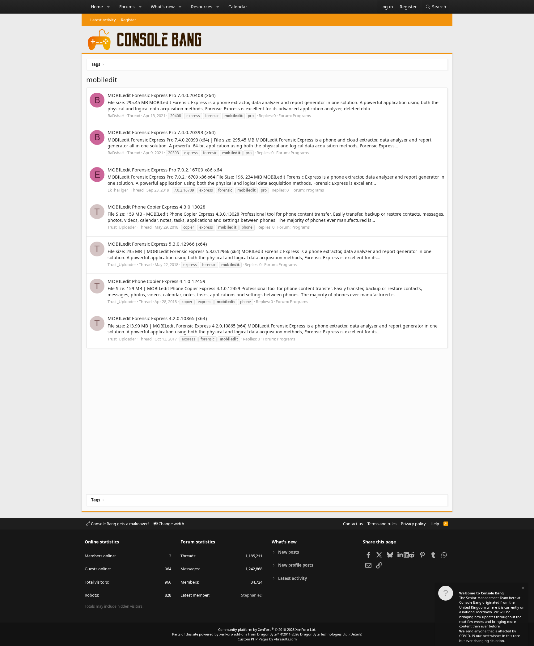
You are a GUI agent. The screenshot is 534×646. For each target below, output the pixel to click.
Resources (201, 7)
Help (434, 523)
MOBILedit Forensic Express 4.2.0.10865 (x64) (157, 318)
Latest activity (103, 20)
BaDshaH (116, 115)
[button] (108, 7)
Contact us (353, 523)
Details (355, 634)
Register (128, 20)
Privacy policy (413, 523)
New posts (288, 552)
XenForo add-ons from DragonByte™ (249, 634)
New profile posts (295, 565)
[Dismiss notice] (522, 589)
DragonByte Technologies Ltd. (324, 634)
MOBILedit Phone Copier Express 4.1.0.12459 (157, 281)
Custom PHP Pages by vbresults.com (267, 639)
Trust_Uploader (122, 227)
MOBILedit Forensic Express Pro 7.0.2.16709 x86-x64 (165, 170)
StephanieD (251, 595)
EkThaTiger (118, 190)
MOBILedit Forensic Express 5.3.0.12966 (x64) (157, 244)
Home (97, 7)
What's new (163, 7)
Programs (302, 115)
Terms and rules (381, 523)
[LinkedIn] (400, 554)
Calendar (237, 7)
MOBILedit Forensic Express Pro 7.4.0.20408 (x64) (162, 95)
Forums (127, 7)
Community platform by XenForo (267, 629)
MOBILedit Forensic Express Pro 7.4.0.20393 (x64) (162, 132)
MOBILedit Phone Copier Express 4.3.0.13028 (157, 207)
